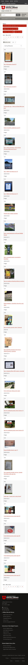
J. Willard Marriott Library (7, 602)
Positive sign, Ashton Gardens (11, 213)
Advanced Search (24, 14)
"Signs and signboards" (10, 28)
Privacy (7, 658)
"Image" (18, 31)
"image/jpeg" (8, 31)
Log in (26, 3)
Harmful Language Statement (8, 3)
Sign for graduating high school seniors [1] (14, 410)
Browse (7, 1)
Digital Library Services (7, 614)
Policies (23, 660)
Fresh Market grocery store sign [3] (12, 575)
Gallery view (7, 42)
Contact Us (5, 607)
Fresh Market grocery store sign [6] (12, 535)
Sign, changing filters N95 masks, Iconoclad (14, 371)
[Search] (18, 15)
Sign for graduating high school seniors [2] (14, 430)
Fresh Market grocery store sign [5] (12, 555)
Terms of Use (5, 620)
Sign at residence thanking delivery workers (14, 281)
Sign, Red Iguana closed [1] (10, 86)
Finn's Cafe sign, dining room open (12, 390)
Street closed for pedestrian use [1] (12, 127)
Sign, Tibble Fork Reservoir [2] (11, 171)
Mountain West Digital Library (9, 647)
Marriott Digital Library (7, 628)
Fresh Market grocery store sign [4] (12, 516)
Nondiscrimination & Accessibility (17, 658)
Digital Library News (7, 635)
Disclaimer (17, 660)
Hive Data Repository (7, 639)
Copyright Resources (7, 618)
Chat (16, 1)
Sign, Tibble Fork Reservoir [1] (11, 193)
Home (2, 1)
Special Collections (7, 616)
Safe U (11, 660)
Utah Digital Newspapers (8, 630)
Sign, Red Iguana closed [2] (10, 64)
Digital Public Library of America (9, 649)
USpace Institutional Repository (9, 637)
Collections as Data (7, 633)
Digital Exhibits (6, 632)
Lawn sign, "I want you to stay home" (12, 496)
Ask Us (11, 1)
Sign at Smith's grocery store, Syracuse (13, 327)
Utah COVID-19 (6, 11)
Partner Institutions (7, 645)
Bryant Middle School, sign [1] (11, 450)
